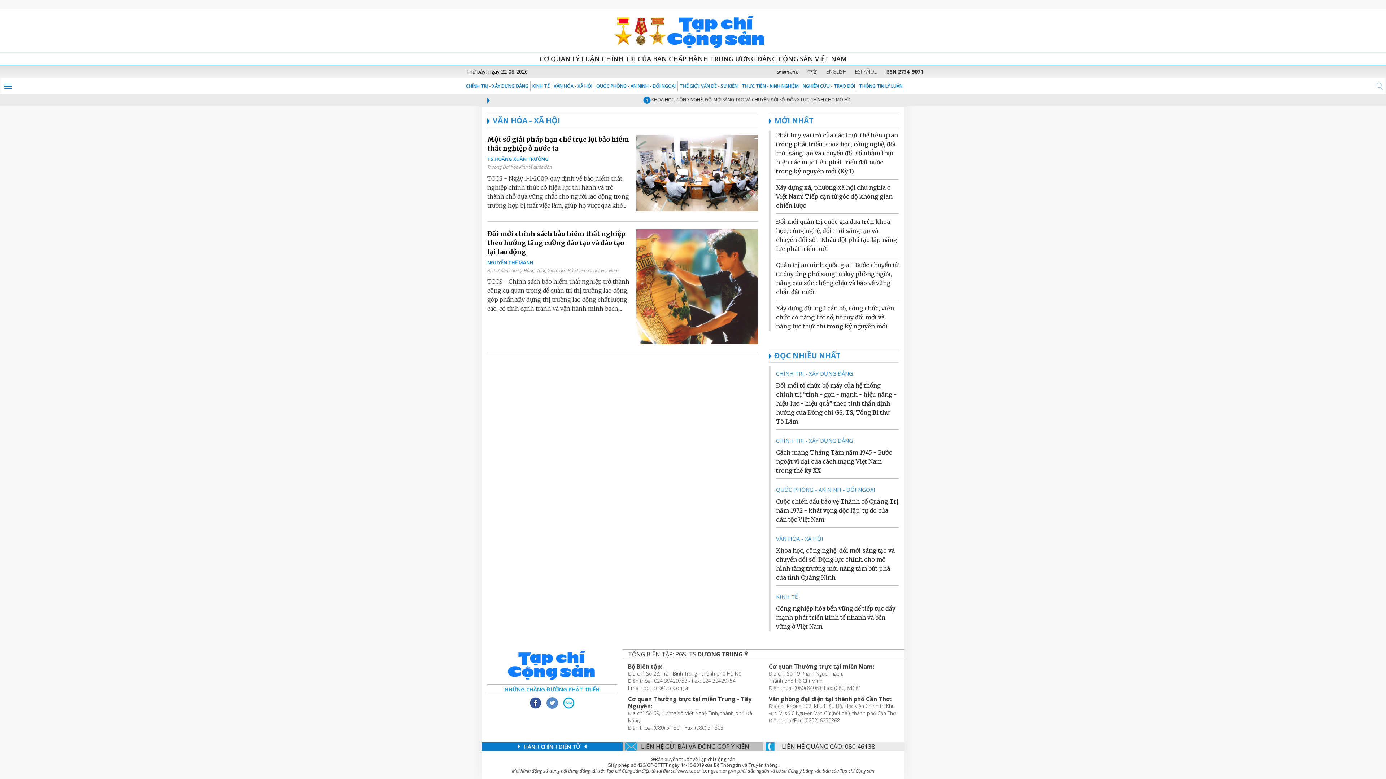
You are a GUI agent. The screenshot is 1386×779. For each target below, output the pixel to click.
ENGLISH (836, 71)
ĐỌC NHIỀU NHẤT (807, 355)
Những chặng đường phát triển (552, 689)
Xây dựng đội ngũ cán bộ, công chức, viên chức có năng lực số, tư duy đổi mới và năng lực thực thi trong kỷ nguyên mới (835, 317)
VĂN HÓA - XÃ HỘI (573, 86)
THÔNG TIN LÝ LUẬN (881, 86)
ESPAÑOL (866, 71)
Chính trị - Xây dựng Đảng (497, 86)
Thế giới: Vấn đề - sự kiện (709, 86)
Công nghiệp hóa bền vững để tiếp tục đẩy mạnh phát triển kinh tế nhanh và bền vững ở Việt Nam (835, 617)
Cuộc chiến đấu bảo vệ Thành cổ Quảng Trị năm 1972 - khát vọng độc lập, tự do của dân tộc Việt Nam (837, 510)
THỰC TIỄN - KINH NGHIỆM (770, 86)
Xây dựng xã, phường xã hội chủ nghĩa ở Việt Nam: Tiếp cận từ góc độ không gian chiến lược (834, 196)
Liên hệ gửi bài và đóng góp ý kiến (695, 746)
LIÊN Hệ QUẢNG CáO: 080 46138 (828, 746)
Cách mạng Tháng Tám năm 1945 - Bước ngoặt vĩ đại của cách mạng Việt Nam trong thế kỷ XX (834, 461)
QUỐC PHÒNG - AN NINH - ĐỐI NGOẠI (636, 86)
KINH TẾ (541, 86)
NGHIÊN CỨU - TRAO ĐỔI (829, 86)
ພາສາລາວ (787, 71)
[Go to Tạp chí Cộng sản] (693, 30)
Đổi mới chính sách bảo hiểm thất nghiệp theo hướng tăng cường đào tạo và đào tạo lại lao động (556, 243)
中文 (812, 71)
